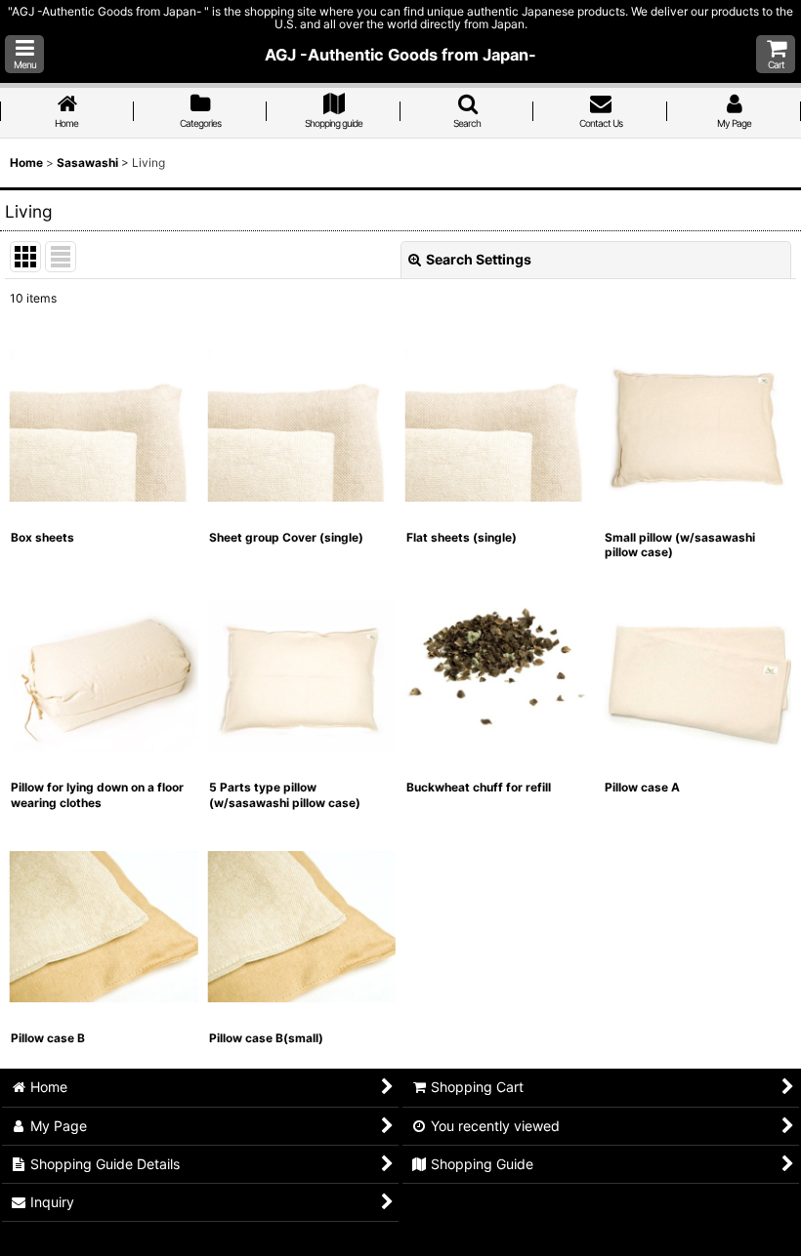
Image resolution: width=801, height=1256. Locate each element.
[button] (24, 54)
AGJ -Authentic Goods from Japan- (400, 54)
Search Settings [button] (478, 259)
